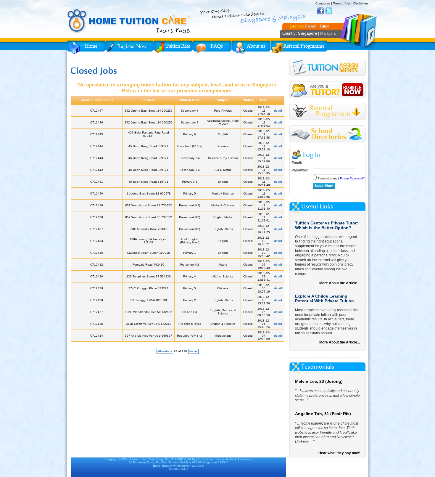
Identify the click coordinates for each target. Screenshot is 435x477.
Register (327, 89)
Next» (193, 351)
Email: (296, 163)
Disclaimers (360, 3)
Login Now (324, 186)
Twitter (328, 11)
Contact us (322, 3)
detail (278, 110)
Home (86, 47)
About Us (251, 47)
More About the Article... (339, 283)
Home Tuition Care (143, 459)
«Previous (164, 351)
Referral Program (299, 47)
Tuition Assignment (327, 68)
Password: (300, 170)
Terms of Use (342, 3)
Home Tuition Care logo (129, 21)
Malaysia (328, 33)
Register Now (129, 47)
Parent (310, 26)
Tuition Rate (173, 47)
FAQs (212, 47)
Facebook (320, 11)
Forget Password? (352, 178)
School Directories (327, 134)
